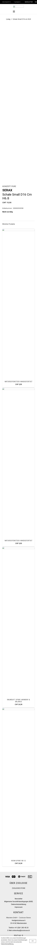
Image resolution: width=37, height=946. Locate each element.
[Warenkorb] (23, 11)
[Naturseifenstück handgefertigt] (18, 230)
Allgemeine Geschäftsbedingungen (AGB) (18, 901)
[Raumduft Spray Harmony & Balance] (18, 548)
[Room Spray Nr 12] (18, 709)
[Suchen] (18, 11)
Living (8, 19)
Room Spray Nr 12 (18, 861)
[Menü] (14, 11)
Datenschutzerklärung (18, 904)
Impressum (18, 907)
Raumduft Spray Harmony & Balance (18, 700)
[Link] (18, 7)
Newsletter (18, 899)
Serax (7, 190)
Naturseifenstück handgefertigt (18, 382)
